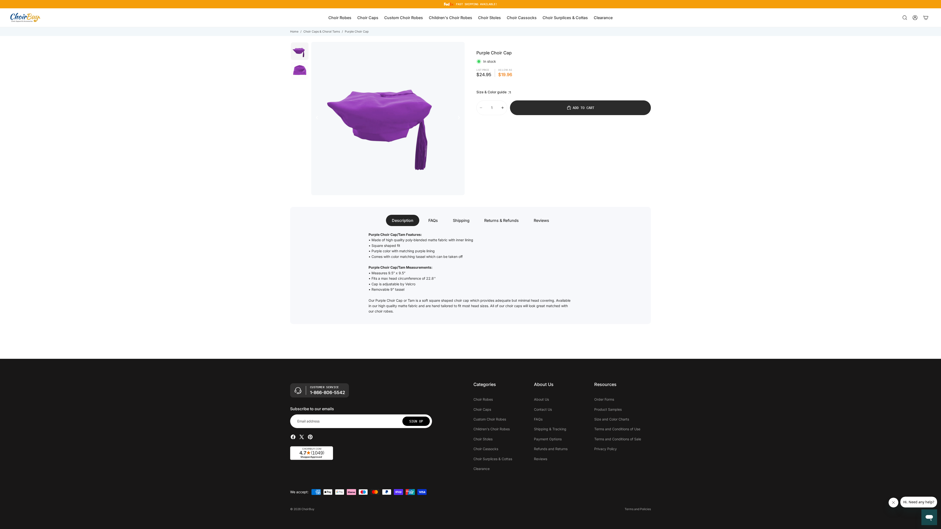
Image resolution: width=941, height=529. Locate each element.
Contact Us (543, 409)
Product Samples (608, 409)
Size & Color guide (492, 92)
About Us (541, 399)
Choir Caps (482, 409)
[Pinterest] (310, 437)
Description (402, 220)
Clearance (481, 468)
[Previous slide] (315, 118)
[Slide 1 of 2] (300, 51)
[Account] (915, 17)
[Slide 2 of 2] (300, 71)
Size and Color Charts (611, 419)
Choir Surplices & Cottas (492, 459)
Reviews (541, 220)
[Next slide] (460, 118)
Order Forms (604, 399)
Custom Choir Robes (489, 419)
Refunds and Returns (551, 449)
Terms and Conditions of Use (617, 429)
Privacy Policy (605, 449)
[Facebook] (293, 437)
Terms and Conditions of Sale (617, 439)
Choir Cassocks (485, 449)
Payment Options (548, 439)
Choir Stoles (483, 439)
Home (294, 31)
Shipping (461, 220)
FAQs (433, 220)
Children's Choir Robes (491, 429)
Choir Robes (483, 399)
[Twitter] (302, 437)
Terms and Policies (638, 509)
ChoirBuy (307, 509)
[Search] (904, 17)
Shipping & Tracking (550, 429)
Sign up (416, 421)
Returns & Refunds (501, 220)
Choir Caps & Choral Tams (321, 31)
